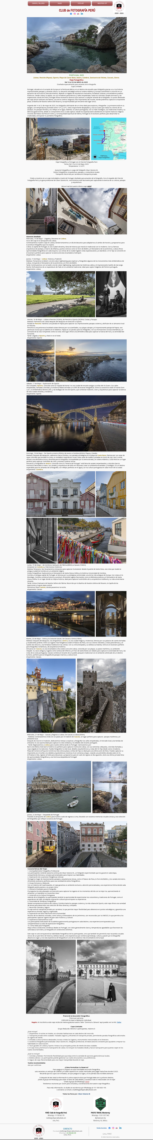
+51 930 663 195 (71, 1133)
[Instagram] (74, 14)
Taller (119, 1022)
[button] (102, 3)
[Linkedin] (82, 14)
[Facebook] (71, 14)
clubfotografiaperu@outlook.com (70, 1131)
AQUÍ (89, 186)
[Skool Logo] (78, 14)
